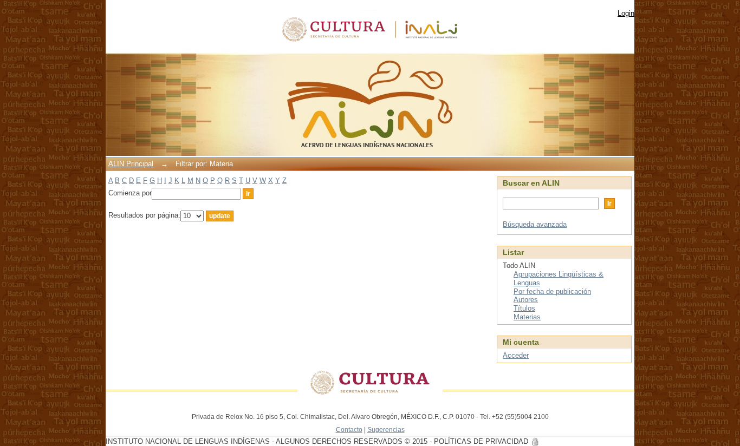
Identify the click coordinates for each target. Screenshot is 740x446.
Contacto (349, 429)
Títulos (524, 308)
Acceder (516, 355)
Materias (527, 317)
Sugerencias (386, 429)
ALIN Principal (130, 164)
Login (626, 13)
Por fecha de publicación (552, 291)
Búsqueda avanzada (535, 224)
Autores (526, 300)
